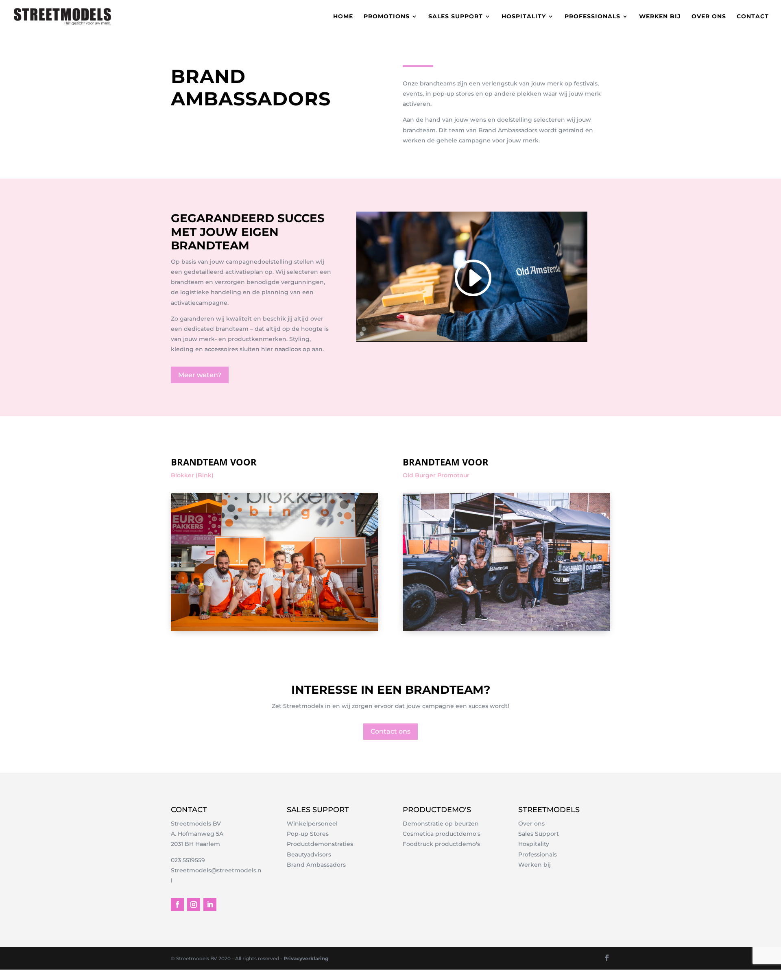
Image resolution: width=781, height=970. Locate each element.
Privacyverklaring (306, 958)
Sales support (455, 16)
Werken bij (660, 16)
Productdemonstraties (320, 844)
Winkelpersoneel (312, 823)
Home (343, 16)
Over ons (709, 16)
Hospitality (524, 16)
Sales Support (538, 833)
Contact (753, 16)
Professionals (592, 16)
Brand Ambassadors (316, 864)
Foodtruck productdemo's (441, 844)
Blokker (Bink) (192, 475)
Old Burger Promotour (436, 475)
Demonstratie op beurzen (441, 823)
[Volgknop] (177, 904)
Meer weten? (199, 375)
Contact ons (390, 731)
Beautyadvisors (309, 854)
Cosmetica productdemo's (441, 833)
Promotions (387, 16)
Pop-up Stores (308, 833)
